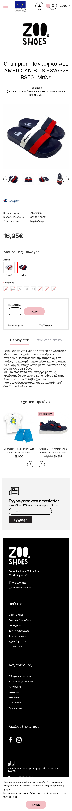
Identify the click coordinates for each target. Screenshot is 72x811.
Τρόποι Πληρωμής (19, 636)
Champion (36, 213)
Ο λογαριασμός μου (20, 676)
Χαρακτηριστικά (48, 340)
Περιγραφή (19, 340)
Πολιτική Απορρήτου (20, 620)
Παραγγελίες (16, 625)
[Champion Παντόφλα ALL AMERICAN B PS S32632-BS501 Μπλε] (36, 136)
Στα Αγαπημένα (15, 325)
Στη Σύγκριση (45, 325)
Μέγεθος (9, 282)
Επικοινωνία (15, 646)
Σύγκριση (14, 692)
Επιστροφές (15, 702)
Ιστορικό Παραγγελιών (21, 681)
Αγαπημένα (15, 686)
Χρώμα (6, 259)
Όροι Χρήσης (16, 614)
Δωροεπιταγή (16, 707)
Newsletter (14, 697)
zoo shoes (36, 87)
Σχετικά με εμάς (18, 641)
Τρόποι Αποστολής (19, 630)
